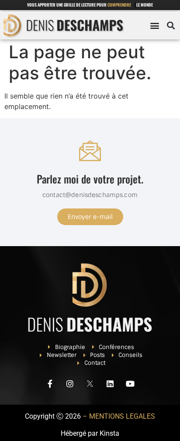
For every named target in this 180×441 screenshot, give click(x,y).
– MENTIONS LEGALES (119, 416)
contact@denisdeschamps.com (90, 195)
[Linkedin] (110, 384)
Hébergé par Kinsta (90, 433)
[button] (155, 25)
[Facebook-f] (50, 384)
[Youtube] (130, 384)
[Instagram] (70, 384)
